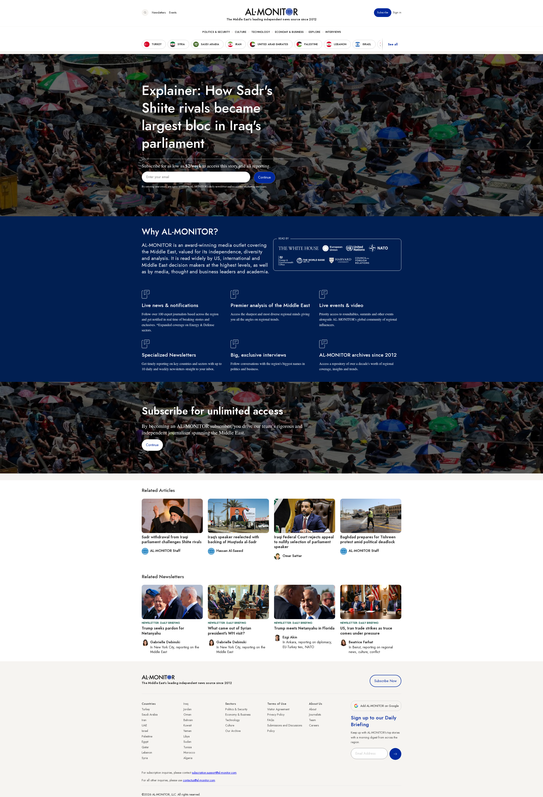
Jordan (187, 709)
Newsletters (159, 12)
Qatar (145, 747)
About (312, 709)
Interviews (333, 32)
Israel (145, 731)
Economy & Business (289, 32)
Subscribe (382, 12)
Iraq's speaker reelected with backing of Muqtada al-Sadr (233, 539)
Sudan (187, 742)
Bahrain (188, 720)
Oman (187, 714)
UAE (144, 725)
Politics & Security (216, 32)
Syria (145, 758)
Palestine (147, 736)
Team (312, 720)
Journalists (315, 714)
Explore (314, 32)
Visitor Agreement (278, 709)
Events (172, 12)
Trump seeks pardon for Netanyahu (163, 630)
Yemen (187, 731)
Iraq (185, 704)
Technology (260, 32)
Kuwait (187, 725)
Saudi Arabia (150, 714)
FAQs (270, 720)
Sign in (397, 12)
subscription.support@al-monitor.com (214, 772)
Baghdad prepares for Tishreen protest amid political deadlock (368, 539)
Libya (186, 736)
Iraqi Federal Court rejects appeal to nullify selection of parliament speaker (304, 542)
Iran (144, 720)
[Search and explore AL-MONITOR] (145, 12)
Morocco (189, 752)
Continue (152, 444)
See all (393, 44)
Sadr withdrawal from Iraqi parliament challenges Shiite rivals (172, 539)
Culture (240, 32)
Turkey (146, 709)
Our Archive (233, 731)
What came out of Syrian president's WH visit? (229, 630)
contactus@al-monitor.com (199, 780)
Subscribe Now (385, 680)
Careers (314, 725)
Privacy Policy (275, 714)
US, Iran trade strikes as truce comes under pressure (366, 630)
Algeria (187, 758)
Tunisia (187, 747)
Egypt (145, 742)
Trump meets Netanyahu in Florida (304, 628)
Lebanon (147, 752)
